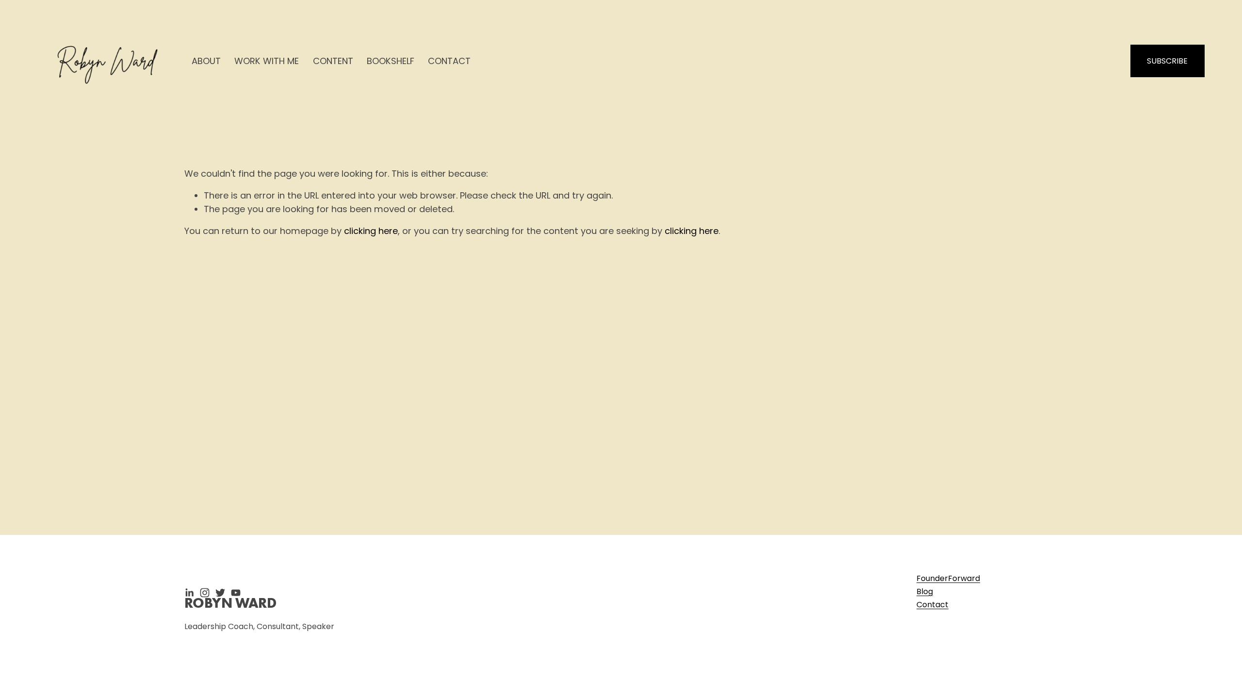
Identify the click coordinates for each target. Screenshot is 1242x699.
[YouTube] (236, 593)
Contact (932, 604)
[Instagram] (205, 593)
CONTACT (449, 61)
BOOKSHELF (390, 61)
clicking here (371, 231)
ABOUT (206, 61)
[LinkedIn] (189, 593)
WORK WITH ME (266, 61)
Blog (924, 591)
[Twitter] (220, 593)
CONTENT (333, 61)
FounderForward (948, 578)
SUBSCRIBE (1167, 61)
